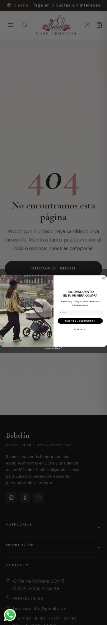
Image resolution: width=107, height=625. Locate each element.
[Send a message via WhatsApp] (10, 615)
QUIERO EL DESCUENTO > (80, 320)
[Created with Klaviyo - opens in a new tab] (53, 348)
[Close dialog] (104, 278)
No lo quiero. (80, 329)
